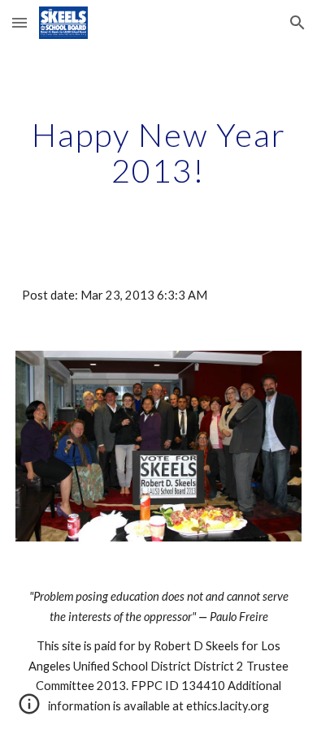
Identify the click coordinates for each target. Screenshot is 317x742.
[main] (158, 152)
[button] (19, 22)
